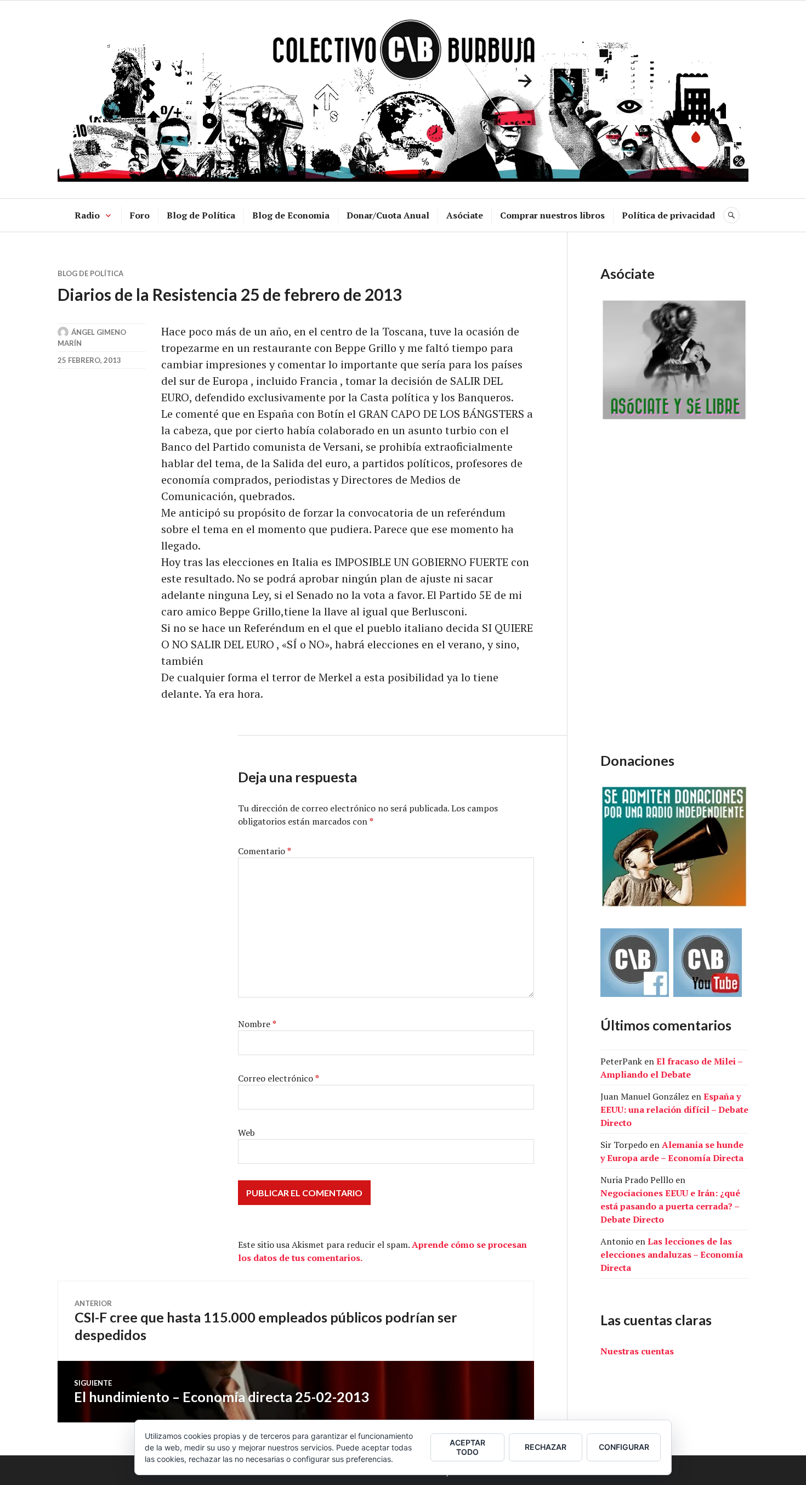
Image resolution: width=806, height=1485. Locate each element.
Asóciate (464, 215)
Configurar (624, 1447)
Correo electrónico (278, 1078)
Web (246, 1133)
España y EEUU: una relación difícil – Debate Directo (674, 1109)
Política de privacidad (668, 215)
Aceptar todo (467, 1447)
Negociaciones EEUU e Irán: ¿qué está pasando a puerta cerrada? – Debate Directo (670, 1206)
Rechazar (545, 1447)
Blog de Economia (291, 215)
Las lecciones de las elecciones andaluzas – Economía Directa (671, 1254)
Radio (87, 215)
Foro (140, 215)
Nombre (257, 1024)
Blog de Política (201, 215)
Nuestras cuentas (637, 1351)
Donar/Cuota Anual (388, 215)
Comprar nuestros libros (552, 215)
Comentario (264, 851)
